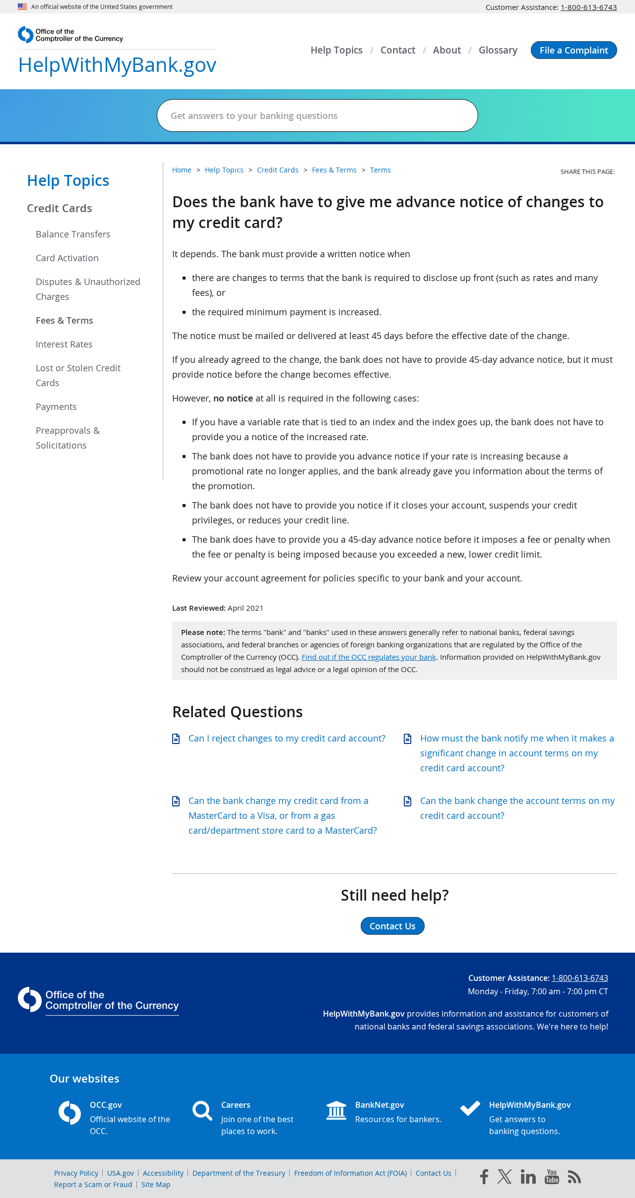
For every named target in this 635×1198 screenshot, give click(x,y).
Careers (236, 1104)
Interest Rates (64, 344)
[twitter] (504, 1178)
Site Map (156, 1184)
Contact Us (433, 1173)
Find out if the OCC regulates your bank (369, 657)
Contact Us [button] (393, 926)
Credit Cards (59, 208)
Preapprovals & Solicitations (68, 437)
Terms (380, 169)
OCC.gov (106, 1104)
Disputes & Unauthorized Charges (88, 289)
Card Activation (67, 258)
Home (181, 169)
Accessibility (163, 1173)
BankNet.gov (379, 1104)
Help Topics (68, 180)
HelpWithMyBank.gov (530, 1104)
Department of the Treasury (238, 1173)
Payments (56, 406)
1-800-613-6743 (589, 7)
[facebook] (484, 1178)
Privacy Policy (76, 1173)
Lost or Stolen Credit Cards (78, 375)
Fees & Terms (64, 320)
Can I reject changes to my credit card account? (287, 738)
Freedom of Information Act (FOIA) (350, 1173)
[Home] (474, 1109)
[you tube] (552, 1178)
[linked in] (528, 1178)
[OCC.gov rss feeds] (574, 1178)
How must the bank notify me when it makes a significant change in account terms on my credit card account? (517, 753)
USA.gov (120, 1173)
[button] (574, 50)
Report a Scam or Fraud (93, 1184)
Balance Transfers (73, 234)
